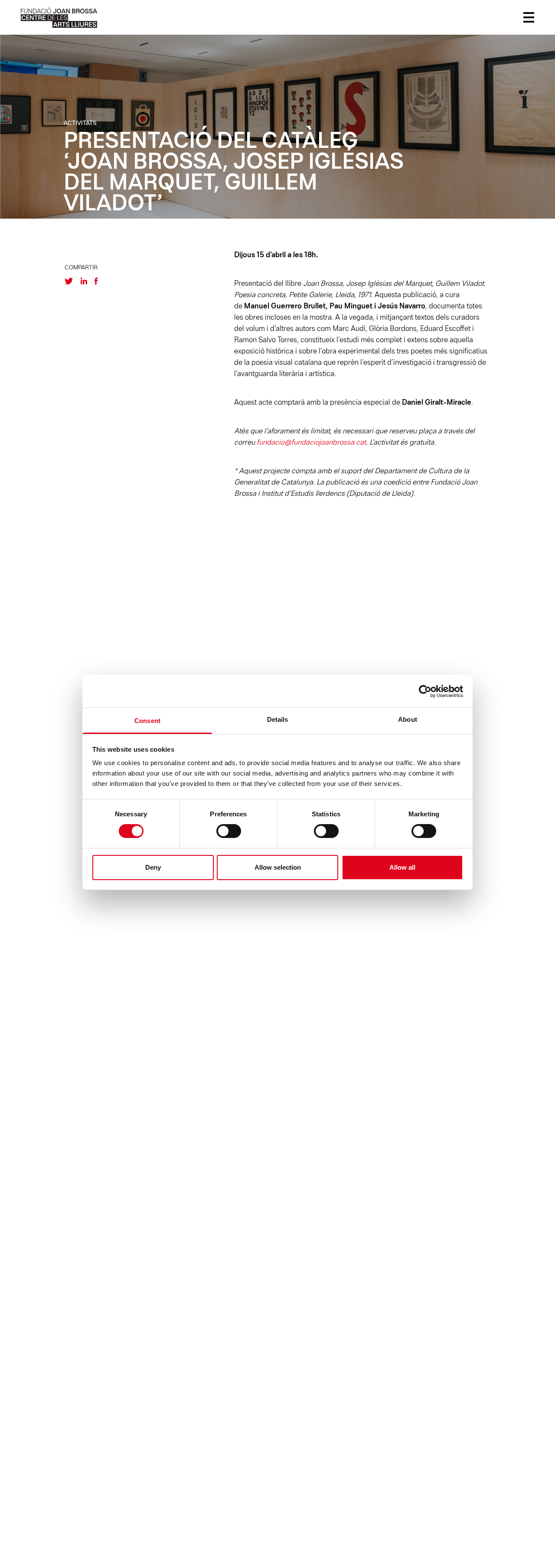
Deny (153, 867)
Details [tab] (277, 719)
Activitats (80, 123)
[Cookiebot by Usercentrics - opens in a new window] (425, 690)
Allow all (402, 867)
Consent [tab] (147, 720)
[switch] (228, 831)
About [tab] (407, 719)
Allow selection (278, 867)
